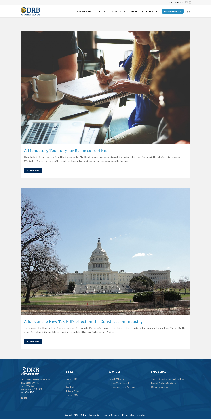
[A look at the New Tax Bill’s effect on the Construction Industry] (105, 251)
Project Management (119, 383)
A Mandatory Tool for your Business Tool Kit (65, 150)
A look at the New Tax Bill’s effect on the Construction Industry (83, 321)
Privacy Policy (72, 391)
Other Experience (159, 387)
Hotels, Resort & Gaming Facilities (167, 379)
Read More (33, 170)
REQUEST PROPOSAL (173, 11)
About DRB (71, 379)
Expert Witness (116, 379)
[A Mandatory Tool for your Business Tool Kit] (105, 87)
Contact (70, 387)
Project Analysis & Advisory (122, 387)
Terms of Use (72, 395)
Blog (68, 383)
